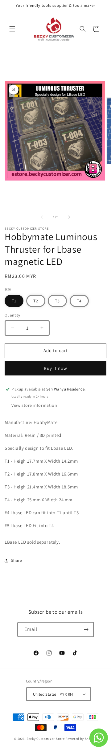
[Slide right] (69, 217)
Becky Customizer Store (45, 738)
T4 (79, 301)
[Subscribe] (86, 629)
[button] (12, 29)
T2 (35, 301)
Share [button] (16, 560)
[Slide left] (42, 217)
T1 (14, 301)
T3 (57, 301)
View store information (34, 405)
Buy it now (55, 368)
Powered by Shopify (81, 738)
